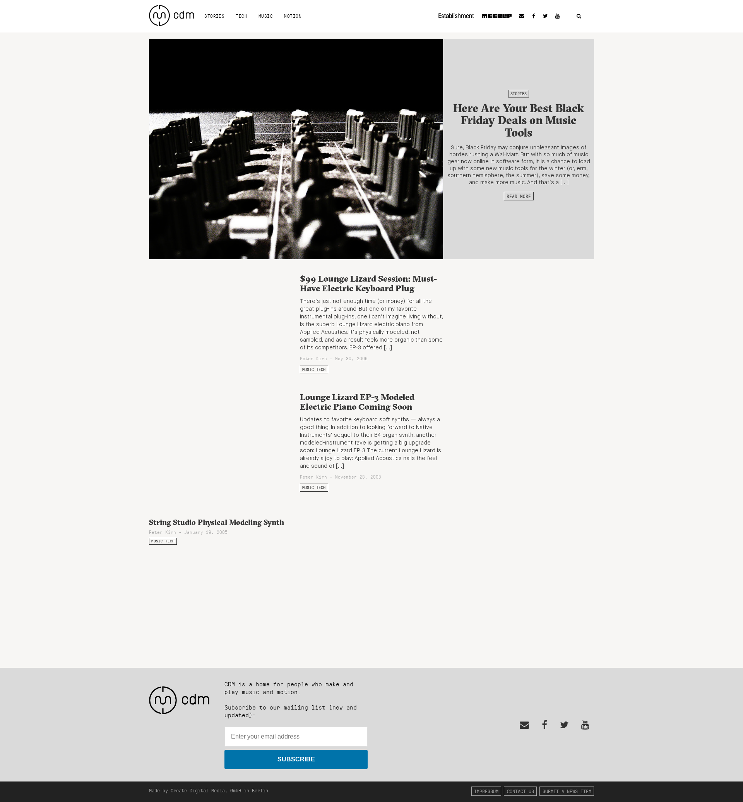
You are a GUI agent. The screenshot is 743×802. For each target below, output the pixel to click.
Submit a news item (567, 791)
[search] (579, 16)
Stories (214, 16)
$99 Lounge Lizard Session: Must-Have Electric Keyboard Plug (368, 283)
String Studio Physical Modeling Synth (216, 522)
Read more (519, 196)
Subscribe (296, 759)
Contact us (520, 791)
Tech (241, 16)
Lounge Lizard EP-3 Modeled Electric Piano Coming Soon (357, 402)
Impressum (486, 791)
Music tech (313, 369)
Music (266, 16)
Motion (292, 16)
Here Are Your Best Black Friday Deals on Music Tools (518, 120)
